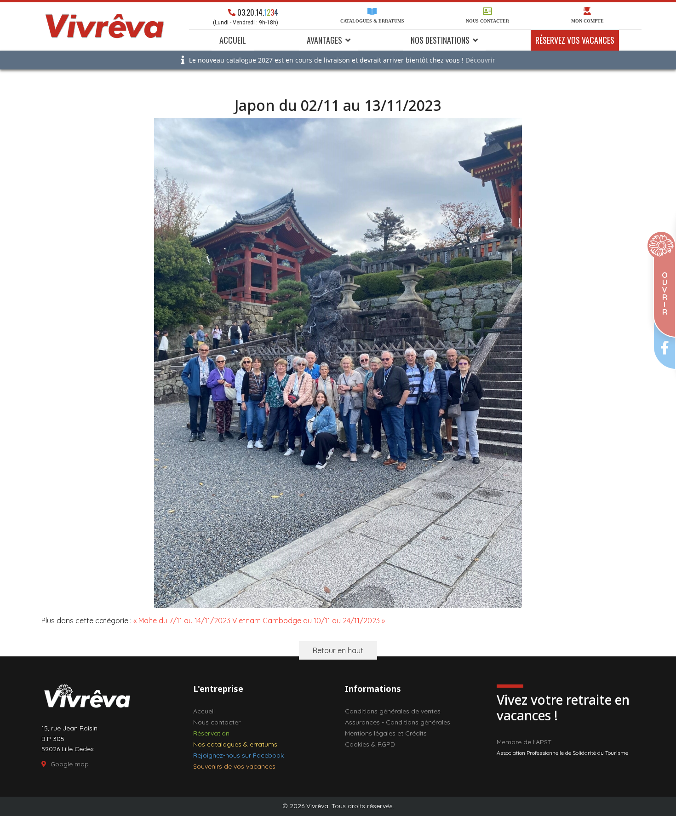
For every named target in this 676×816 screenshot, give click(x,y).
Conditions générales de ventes (393, 711)
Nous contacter (487, 20)
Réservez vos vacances (574, 40)
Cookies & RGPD (370, 744)
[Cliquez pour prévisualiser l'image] (338, 363)
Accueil (232, 40)
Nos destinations (440, 40)
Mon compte (587, 20)
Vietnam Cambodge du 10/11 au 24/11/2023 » (308, 620)
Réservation (211, 733)
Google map (70, 764)
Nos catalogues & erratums (235, 744)
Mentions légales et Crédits (386, 733)
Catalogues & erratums (372, 20)
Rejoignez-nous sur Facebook (238, 755)
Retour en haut (338, 650)
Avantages (324, 40)
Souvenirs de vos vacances (234, 766)
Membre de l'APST (524, 742)
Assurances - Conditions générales (397, 722)
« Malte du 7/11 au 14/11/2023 (181, 620)
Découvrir (480, 60)
